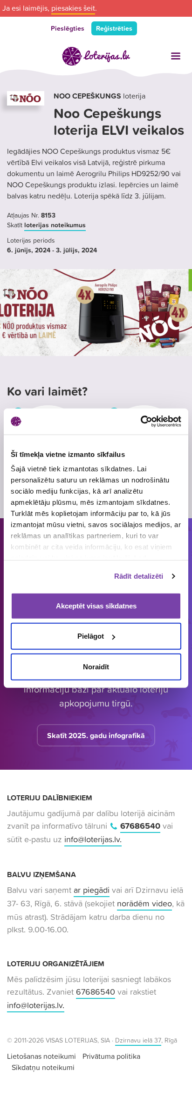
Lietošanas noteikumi (41, 1056)
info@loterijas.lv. (93, 839)
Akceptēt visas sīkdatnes (96, 605)
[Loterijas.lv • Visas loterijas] (96, 56)
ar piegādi (92, 890)
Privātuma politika (111, 1056)
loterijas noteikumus (55, 225)
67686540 (140, 825)
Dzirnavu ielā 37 (138, 1040)
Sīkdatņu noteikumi (43, 1067)
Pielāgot (90, 636)
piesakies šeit (73, 7)
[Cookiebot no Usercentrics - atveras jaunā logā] (140, 422)
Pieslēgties (67, 28)
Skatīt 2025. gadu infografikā (96, 735)
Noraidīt (96, 666)
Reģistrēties (114, 28)
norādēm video (144, 903)
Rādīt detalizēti (139, 576)
